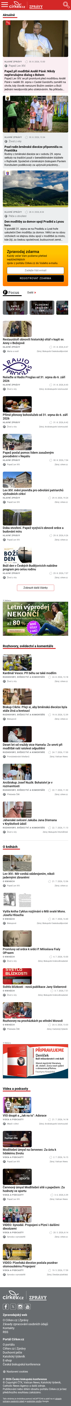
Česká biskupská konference (21, 1364)
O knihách (9, 881)
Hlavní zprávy (11, 347)
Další (30, 292)
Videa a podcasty (13, 1119)
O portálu (9, 1344)
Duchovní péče (12, 1352)
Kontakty (9, 1328)
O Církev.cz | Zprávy (15, 1320)
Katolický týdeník (14, 1356)
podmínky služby (34, 1401)
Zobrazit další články (35, 587)
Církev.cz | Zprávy (14, 1348)
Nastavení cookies (17, 1371)
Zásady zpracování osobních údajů (25, 1324)
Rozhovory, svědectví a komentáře (24, 677)
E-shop (7, 1360)
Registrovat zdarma (35, 278)
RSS (5, 1332)
